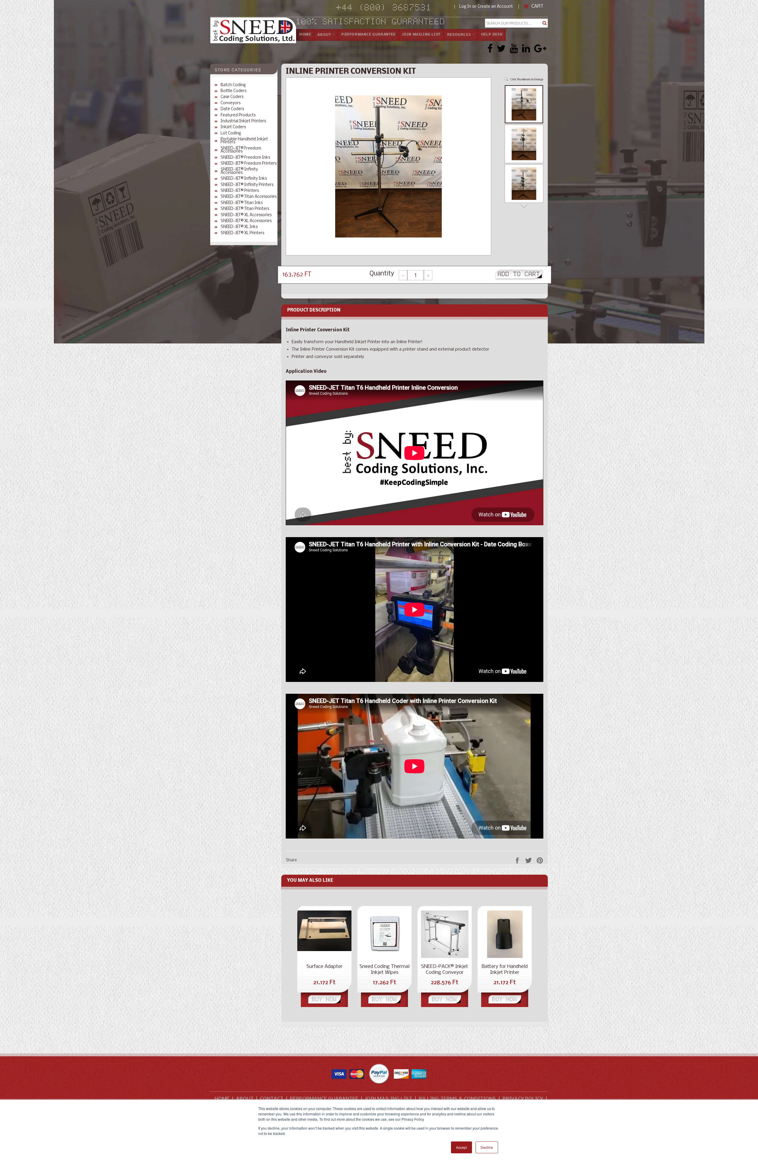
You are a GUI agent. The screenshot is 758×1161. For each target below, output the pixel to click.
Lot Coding (231, 133)
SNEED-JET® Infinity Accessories (239, 171)
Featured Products (238, 115)
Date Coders (232, 109)
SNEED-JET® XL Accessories (246, 215)
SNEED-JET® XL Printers (242, 233)
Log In (465, 6)
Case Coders (232, 97)
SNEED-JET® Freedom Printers (249, 163)
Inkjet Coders (233, 127)
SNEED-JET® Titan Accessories (249, 196)
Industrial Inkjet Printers (243, 121)
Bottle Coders (233, 91)
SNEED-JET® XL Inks (239, 227)
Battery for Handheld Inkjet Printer (505, 969)
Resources (459, 35)
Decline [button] (487, 1147)
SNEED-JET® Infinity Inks (244, 178)
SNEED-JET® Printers (240, 191)
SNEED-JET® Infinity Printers (247, 185)
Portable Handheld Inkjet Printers (244, 141)
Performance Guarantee (324, 1099)
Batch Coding (233, 85)
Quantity (382, 274)
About (324, 35)
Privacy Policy (522, 1099)
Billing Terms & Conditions (457, 1099)
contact (271, 1099)
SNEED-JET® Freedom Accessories (241, 150)
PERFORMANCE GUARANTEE (368, 34)
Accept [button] (461, 1147)
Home (305, 34)
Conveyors (230, 103)
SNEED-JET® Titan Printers (245, 209)
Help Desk (491, 34)
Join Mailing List (421, 34)
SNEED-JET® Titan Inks (242, 203)
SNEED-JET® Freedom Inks (245, 157)
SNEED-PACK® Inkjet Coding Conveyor (444, 969)
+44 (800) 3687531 (395, 8)
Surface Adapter (324, 966)
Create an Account (495, 6)
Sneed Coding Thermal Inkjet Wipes (384, 969)
